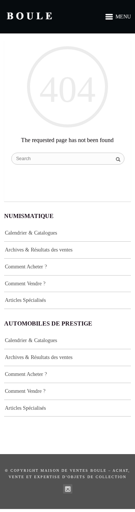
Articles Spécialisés (25, 300)
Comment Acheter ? (26, 267)
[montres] (67, 489)
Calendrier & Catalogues (31, 233)
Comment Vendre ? (25, 283)
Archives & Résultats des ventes (38, 250)
